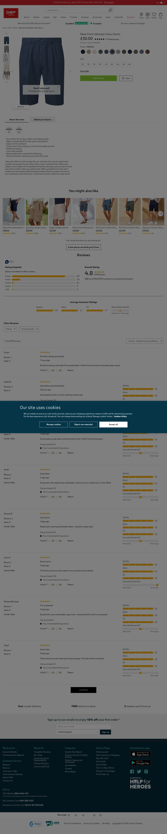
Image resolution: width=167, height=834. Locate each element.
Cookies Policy (120, 416)
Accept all (113, 424)
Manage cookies (53, 424)
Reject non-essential (83, 424)
